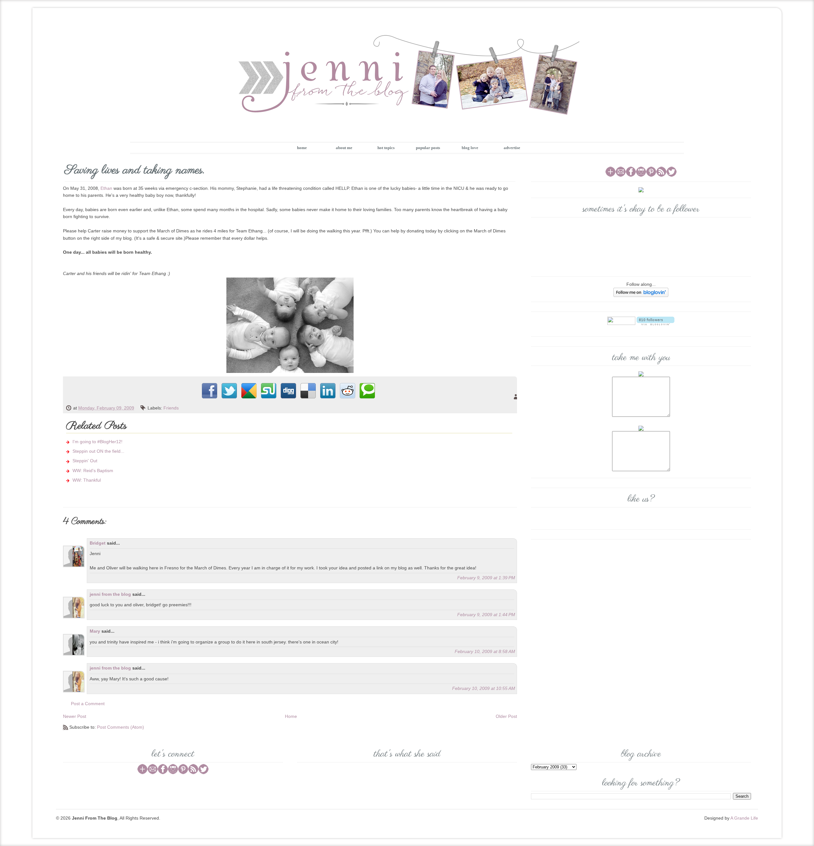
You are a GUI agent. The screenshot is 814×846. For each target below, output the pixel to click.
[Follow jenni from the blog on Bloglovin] (640, 291)
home (302, 147)
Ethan (106, 188)
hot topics (386, 147)
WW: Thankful (86, 480)
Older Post (506, 716)
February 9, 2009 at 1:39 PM (486, 577)
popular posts (428, 147)
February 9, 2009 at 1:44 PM (486, 614)
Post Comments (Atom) (120, 727)
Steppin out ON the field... (98, 451)
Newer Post (74, 716)
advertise (512, 147)
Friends (171, 407)
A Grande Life (744, 818)
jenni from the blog (110, 594)
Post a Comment (88, 703)
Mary (95, 631)
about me (344, 147)
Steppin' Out (84, 460)
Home (291, 716)
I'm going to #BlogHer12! (97, 441)
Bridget (98, 543)
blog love (470, 147)
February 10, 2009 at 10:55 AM (483, 688)
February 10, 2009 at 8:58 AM (485, 651)
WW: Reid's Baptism (92, 470)
